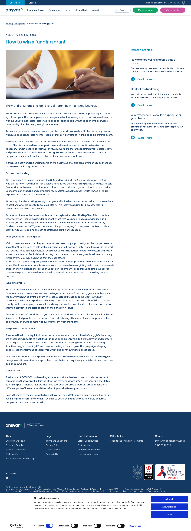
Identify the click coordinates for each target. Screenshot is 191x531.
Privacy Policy (53, 445)
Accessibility (52, 454)
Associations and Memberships (21, 458)
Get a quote (172, 10)
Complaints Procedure (89, 449)
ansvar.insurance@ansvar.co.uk (170, 440)
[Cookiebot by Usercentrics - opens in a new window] (16, 526)
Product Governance (16, 449)
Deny (169, 514)
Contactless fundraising (145, 88)
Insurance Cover (35, 10)
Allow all (169, 499)
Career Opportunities (88, 440)
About (95, 10)
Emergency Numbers (88, 454)
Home (9, 23)
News (68, 10)
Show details (135, 526)
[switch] (74, 526)
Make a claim (145, 10)
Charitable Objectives (16, 440)
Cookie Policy (53, 449)
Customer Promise (15, 445)
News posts (19, 23)
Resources (54, 10)
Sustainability (12, 454)
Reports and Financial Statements (126, 440)
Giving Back (81, 10)
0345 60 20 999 (163, 445)
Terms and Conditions (56, 440)
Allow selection (169, 507)
